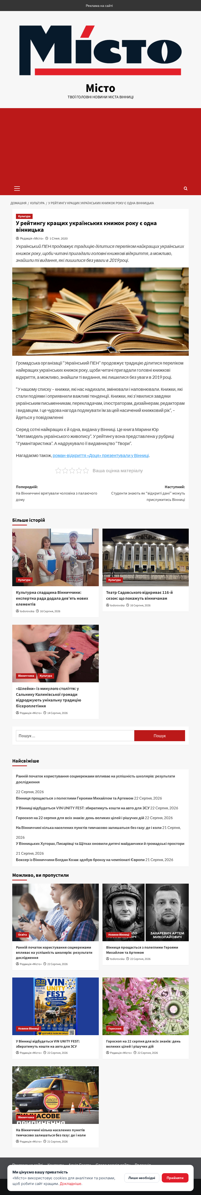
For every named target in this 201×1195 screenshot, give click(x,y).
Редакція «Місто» (32, 238)
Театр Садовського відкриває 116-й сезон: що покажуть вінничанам (139, 595)
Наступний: (148, 493)
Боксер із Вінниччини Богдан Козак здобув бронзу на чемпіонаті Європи (80, 859)
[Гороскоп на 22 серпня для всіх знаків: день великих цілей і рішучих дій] (145, 1006)
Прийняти (175, 1178)
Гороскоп (114, 1029)
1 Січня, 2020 (59, 238)
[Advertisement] (100, 145)
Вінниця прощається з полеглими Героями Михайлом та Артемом (74, 798)
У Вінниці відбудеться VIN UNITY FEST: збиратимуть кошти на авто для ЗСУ (83, 808)
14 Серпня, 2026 (57, 713)
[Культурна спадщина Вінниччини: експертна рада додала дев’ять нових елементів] (55, 557)
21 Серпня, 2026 (57, 1142)
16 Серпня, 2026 (50, 611)
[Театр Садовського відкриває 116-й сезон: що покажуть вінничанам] (145, 557)
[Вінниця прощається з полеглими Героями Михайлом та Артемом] (145, 912)
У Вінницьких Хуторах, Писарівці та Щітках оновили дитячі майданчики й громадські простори (100, 843)
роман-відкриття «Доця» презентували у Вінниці (101, 455)
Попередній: (56, 493)
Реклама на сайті (99, 5)
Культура (24, 216)
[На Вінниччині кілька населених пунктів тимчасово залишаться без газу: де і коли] (55, 1095)
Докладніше (70, 1183)
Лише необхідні (141, 1178)
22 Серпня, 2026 (57, 964)
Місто (100, 88)
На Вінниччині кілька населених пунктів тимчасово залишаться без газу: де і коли (89, 827)
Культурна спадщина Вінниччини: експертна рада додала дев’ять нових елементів (52, 598)
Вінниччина (26, 676)
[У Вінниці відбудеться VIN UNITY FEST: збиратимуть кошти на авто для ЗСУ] (55, 1006)
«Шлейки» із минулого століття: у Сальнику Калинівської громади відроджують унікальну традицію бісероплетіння (48, 697)
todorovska (27, 611)
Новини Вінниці (118, 935)
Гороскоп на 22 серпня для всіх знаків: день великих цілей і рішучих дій (80, 817)
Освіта (22, 935)
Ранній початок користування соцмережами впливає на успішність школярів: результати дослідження (95, 779)
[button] (17, 188)
